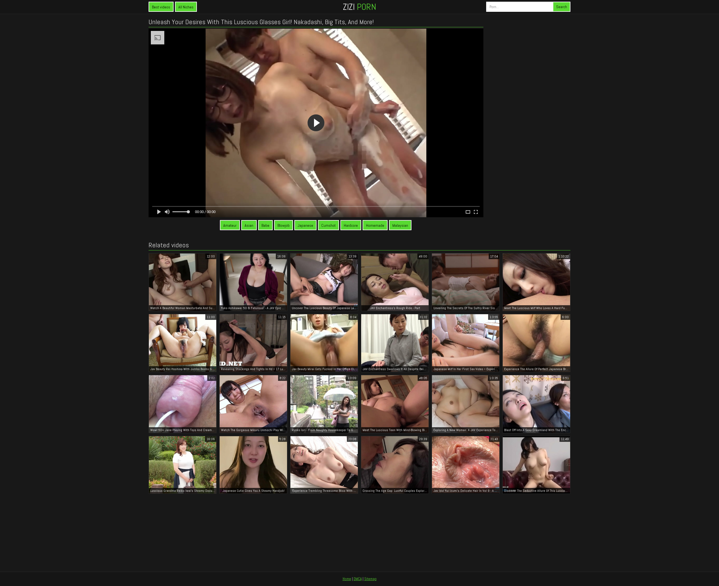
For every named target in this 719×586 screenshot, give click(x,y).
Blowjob (283, 225)
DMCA (358, 578)
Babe (265, 225)
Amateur (229, 225)
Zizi (359, 6)
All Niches (186, 7)
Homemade (375, 225)
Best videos (161, 7)
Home (347, 578)
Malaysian (400, 225)
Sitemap (370, 578)
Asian (249, 225)
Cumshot (328, 225)
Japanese (305, 225)
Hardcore (351, 225)
